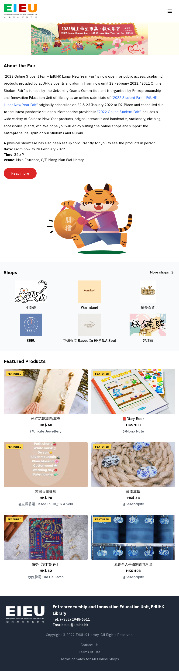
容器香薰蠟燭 (45, 491)
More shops (160, 272)
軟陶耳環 (133, 491)
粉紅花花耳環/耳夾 (45, 418)
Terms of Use (89, 652)
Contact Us (89, 644)
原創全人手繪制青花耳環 (133, 564)
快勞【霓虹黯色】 (46, 564)
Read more (20, 173)
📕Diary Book (133, 418)
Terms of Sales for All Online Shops (89, 659)
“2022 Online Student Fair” (119, 111)
